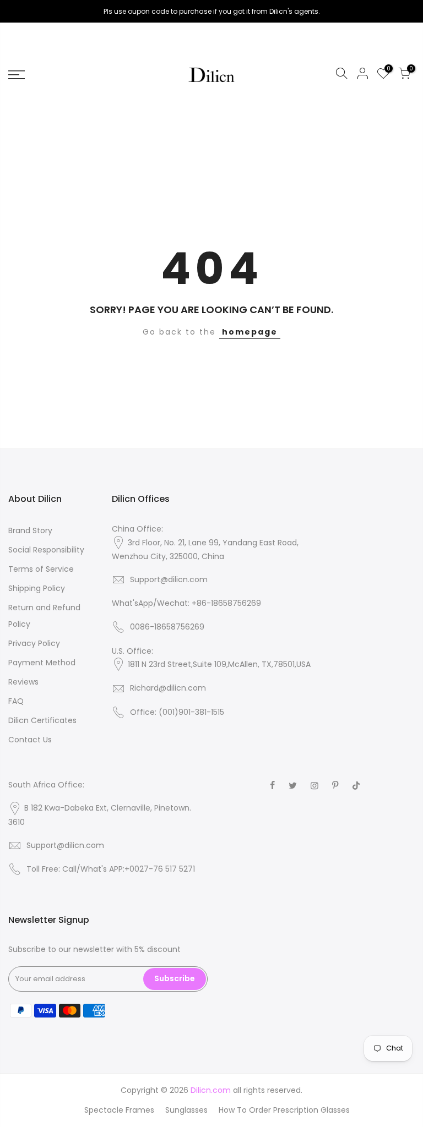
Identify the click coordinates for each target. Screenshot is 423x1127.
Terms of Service (41, 569)
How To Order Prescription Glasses (284, 1109)
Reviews (23, 681)
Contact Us (30, 739)
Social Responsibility (46, 549)
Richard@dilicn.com (168, 687)
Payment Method (41, 662)
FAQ (16, 701)
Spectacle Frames (119, 1109)
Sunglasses (186, 1109)
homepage (250, 331)
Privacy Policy (34, 643)
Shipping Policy (36, 588)
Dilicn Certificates (42, 720)
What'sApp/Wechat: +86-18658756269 (186, 603)
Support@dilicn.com (169, 579)
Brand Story (30, 530)
